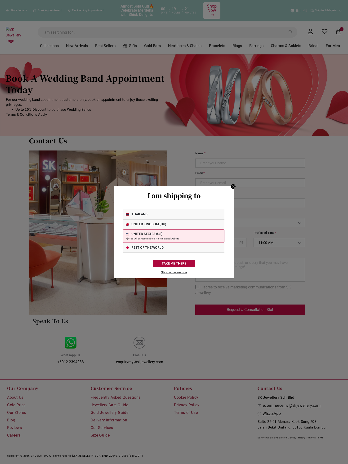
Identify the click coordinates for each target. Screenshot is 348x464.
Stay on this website (174, 272)
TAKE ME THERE (174, 263)
